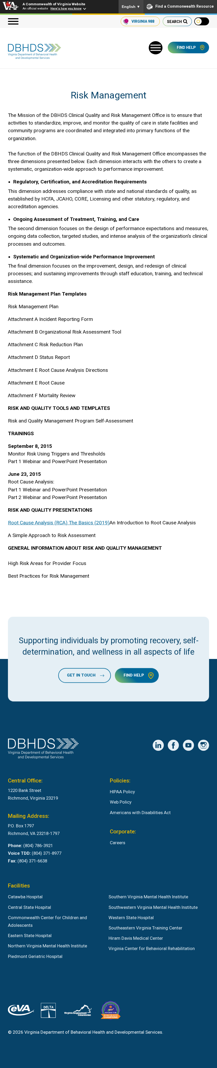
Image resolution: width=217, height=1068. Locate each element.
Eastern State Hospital (30, 935)
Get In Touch (81, 675)
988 (143, 21)
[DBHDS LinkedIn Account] (158, 745)
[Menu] (13, 21)
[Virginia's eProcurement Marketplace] (21, 1011)
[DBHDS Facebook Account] (173, 745)
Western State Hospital (131, 917)
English (131, 6)
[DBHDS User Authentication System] (48, 1011)
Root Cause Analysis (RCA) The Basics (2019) (59, 523)
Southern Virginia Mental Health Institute (148, 896)
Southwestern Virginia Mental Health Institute (153, 907)
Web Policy (121, 802)
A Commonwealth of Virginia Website (53, 4)
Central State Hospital (29, 907)
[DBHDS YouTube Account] (188, 745)
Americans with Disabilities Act (140, 812)
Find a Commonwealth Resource (184, 6)
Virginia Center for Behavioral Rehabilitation (151, 948)
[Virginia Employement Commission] (77, 1011)
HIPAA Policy (122, 791)
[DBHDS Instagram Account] (203, 745)
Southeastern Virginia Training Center (145, 928)
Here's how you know (66, 8)
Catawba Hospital (25, 896)
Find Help (186, 47)
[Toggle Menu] (155, 48)
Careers (117, 842)
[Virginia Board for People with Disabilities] (110, 1011)
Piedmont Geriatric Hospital (35, 956)
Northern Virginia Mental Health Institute (47, 945)
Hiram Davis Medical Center (135, 938)
